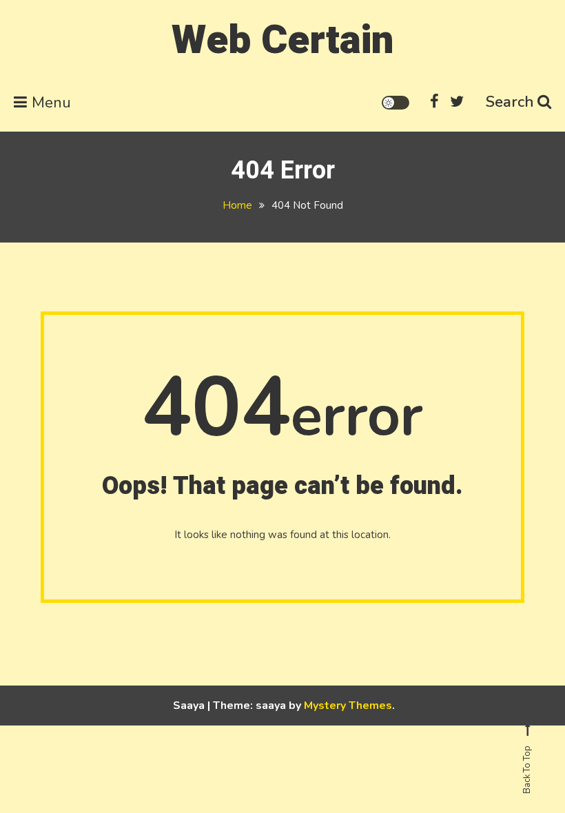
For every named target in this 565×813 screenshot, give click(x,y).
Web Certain (282, 40)
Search (510, 102)
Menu (51, 102)
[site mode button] (395, 103)
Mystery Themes (348, 705)
